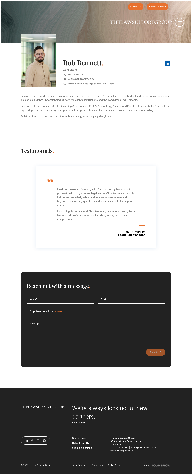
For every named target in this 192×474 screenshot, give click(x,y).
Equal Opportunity (80, 465)
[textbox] (60, 299)
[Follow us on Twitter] (38, 440)
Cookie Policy (113, 465)
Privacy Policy (98, 465)
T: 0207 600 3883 (119, 447)
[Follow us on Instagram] (44, 440)
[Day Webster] (141, 22)
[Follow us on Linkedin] (27, 440)
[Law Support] (45, 406)
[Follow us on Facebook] (32, 440)
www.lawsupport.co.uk (121, 450)
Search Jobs (79, 438)
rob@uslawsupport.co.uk (81, 78)
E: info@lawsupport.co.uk (143, 447)
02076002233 (75, 74)
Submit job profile (82, 447)
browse (58, 311)
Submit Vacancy (157, 6)
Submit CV (135, 6)
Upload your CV (81, 443)
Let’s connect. (79, 422)
